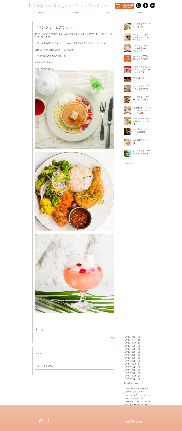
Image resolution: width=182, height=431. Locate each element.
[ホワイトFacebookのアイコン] (48, 421)
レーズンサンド (145, 395)
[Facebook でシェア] (36, 329)
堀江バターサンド (138, 398)
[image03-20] (152, 5)
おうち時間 (127, 392)
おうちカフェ (144, 388)
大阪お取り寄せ (129, 401)
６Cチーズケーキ (143, 404)
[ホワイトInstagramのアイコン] (41, 421)
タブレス (136, 395)
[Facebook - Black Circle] (145, 5)
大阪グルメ (127, 404)
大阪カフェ (138, 401)
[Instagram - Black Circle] (138, 5)
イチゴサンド (128, 395)
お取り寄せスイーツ (139, 392)
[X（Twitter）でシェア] (42, 329)
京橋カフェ (127, 398)
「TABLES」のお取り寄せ (131, 388)
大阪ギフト (146, 401)
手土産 (135, 404)
